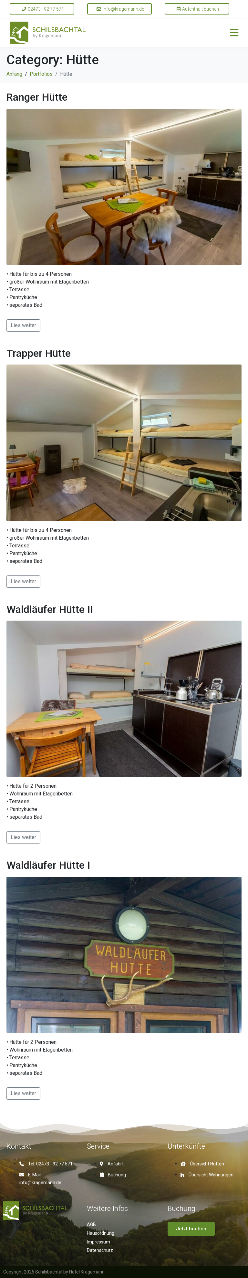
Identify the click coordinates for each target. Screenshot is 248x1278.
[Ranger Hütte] (124, 187)
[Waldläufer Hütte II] (124, 698)
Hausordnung (100, 1233)
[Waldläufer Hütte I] (124, 955)
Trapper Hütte (38, 353)
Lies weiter (23, 325)
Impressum (98, 1241)
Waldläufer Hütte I (48, 865)
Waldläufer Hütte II (49, 609)
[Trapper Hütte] (124, 442)
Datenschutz (100, 1250)
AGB (91, 1224)
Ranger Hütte (36, 97)
